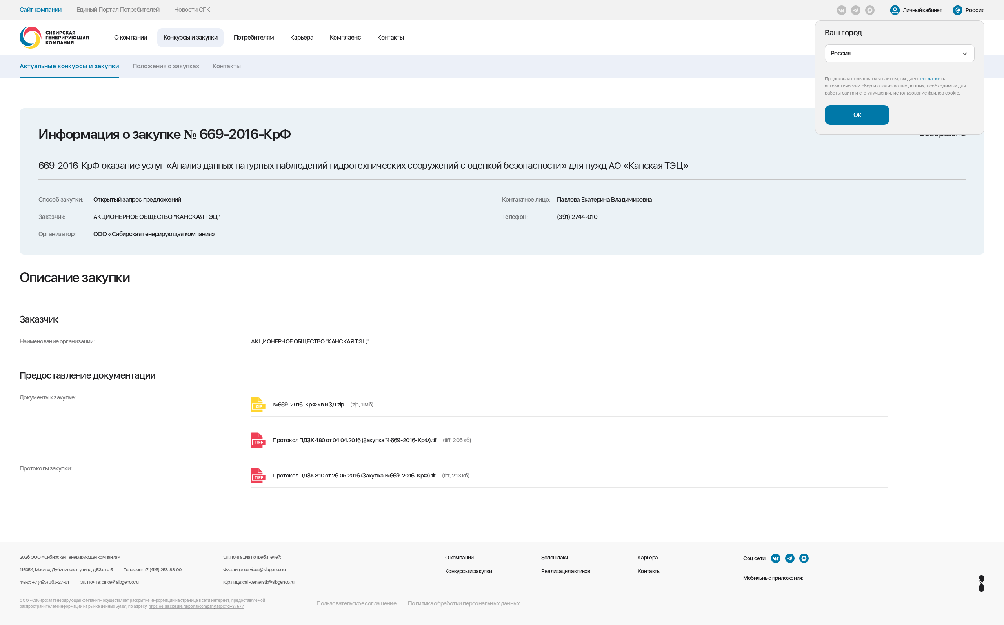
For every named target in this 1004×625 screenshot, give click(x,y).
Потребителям (254, 37)
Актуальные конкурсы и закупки (69, 66)
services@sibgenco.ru (265, 569)
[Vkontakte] (841, 10)
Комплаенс (345, 37)
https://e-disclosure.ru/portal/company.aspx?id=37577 (196, 606)
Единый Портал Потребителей (117, 9)
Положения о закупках (166, 66)
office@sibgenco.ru (120, 582)
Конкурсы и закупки (190, 37)
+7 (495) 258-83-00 (162, 569)
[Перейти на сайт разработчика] (981, 583)
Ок (857, 114)
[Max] (870, 10)
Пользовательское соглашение (356, 603)
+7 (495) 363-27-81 (50, 582)
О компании (130, 37)
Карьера (301, 37)
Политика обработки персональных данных (464, 603)
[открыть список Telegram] (855, 10)
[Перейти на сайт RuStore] (816, 578)
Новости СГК (192, 9)
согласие (930, 79)
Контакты (390, 37)
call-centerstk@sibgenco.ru (268, 582)
